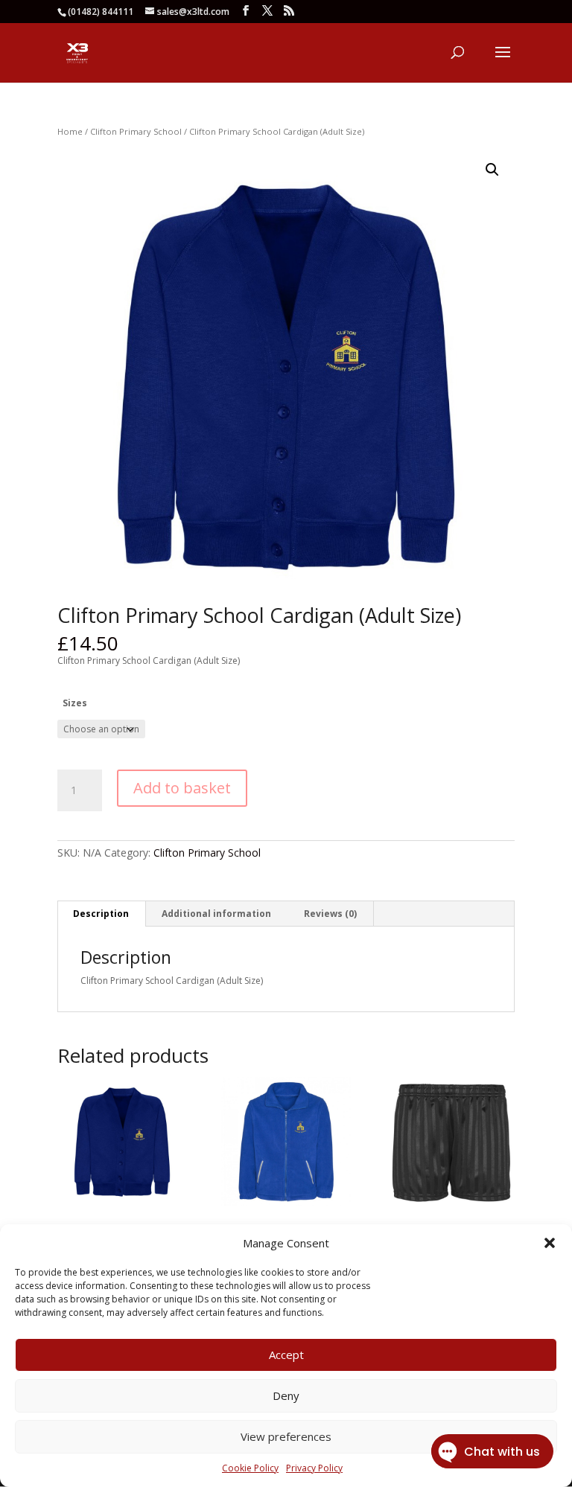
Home (70, 131)
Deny (286, 1395)
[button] (549, 1242)
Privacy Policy (314, 1468)
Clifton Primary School (136, 131)
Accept (286, 1354)
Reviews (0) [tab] (330, 913)
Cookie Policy (250, 1468)
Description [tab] (101, 913)
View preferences (286, 1436)
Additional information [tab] (216, 913)
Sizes (75, 703)
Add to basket (182, 788)
